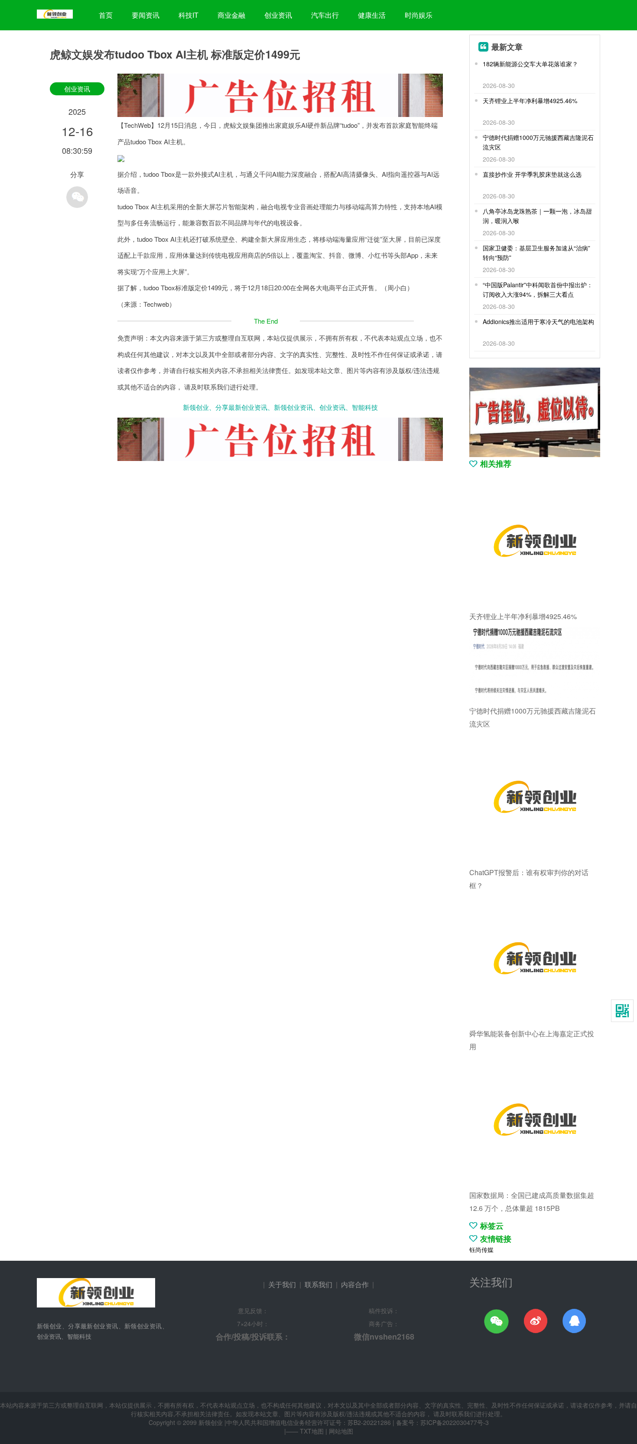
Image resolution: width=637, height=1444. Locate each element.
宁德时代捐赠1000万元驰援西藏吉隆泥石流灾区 (538, 142)
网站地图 (341, 1431)
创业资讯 (278, 15)
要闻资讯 (145, 15)
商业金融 (231, 15)
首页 (106, 15)
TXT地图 (312, 1431)
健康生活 (372, 15)
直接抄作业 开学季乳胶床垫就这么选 (532, 174)
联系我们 (318, 1284)
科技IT (188, 15)
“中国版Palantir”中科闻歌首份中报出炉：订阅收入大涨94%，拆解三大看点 (538, 289)
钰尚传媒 (481, 1249)
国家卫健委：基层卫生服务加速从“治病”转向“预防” (536, 252)
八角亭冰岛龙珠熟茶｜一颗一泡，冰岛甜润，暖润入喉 (537, 216)
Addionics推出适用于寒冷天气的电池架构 (538, 321)
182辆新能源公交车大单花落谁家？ (530, 63)
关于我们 (282, 1284)
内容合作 (355, 1284)
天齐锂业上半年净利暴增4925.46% (530, 100)
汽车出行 (325, 15)
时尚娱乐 (418, 15)
